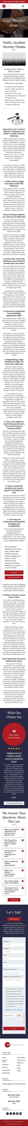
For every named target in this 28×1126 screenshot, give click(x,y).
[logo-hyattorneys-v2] (14, 1042)
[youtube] (17, 1113)
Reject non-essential (14, 577)
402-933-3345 (14, 1095)
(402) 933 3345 (20, 1)
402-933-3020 (14, 1101)
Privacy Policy (10, 1124)
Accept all (14, 572)
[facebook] (7, 1113)
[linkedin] (20, 1113)
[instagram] (14, 1113)
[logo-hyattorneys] (8, 5)
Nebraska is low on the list (12, 154)
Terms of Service (17, 1124)
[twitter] (10, 1113)
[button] (14, 832)
